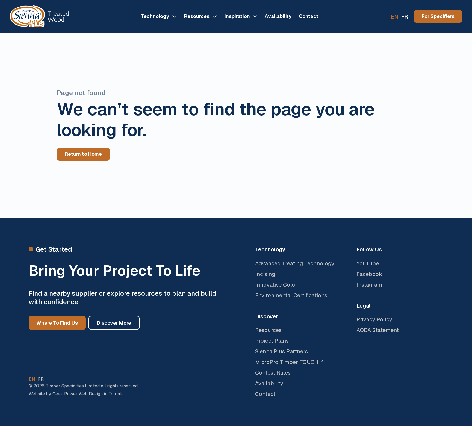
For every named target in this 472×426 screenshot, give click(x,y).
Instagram (369, 284)
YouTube (367, 263)
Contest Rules (273, 372)
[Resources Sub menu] (214, 16)
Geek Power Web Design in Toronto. (88, 394)
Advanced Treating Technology (294, 263)
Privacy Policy (374, 319)
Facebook (369, 274)
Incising (265, 274)
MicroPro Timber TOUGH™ (289, 362)
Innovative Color (276, 284)
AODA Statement (377, 330)
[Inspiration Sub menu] (255, 16)
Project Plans (272, 340)
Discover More (114, 323)
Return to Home (83, 154)
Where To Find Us (57, 323)
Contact (308, 16)
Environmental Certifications (291, 295)
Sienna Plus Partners (281, 351)
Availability (278, 16)
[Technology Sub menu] (174, 16)
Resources (268, 330)
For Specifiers (438, 16)
